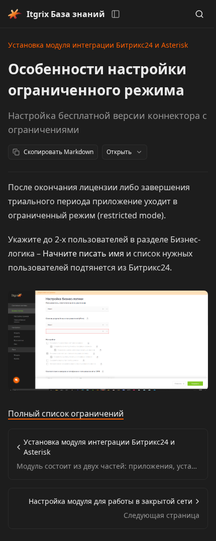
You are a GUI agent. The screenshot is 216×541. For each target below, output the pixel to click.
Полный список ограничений (66, 413)
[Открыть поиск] (199, 14)
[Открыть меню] (115, 14)
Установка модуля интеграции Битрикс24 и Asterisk (98, 45)
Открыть (119, 152)
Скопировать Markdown (58, 152)
